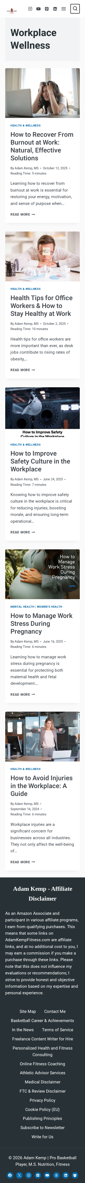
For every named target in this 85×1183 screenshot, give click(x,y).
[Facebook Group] (75, 1175)
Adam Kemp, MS (27, 168)
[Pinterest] (46, 9)
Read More (22, 214)
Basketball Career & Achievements (42, 1021)
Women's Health (49, 606)
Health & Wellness (25, 125)
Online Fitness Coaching (42, 1064)
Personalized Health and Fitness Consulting (43, 1051)
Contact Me (55, 1011)
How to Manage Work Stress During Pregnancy (41, 623)
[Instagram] (30, 9)
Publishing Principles (42, 1119)
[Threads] (56, 1175)
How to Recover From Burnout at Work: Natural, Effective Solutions (41, 146)
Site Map (28, 1011)
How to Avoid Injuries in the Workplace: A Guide (41, 786)
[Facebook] (10, 1175)
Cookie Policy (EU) (42, 1110)
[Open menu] (63, 8)
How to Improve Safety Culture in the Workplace (40, 461)
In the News (23, 1030)
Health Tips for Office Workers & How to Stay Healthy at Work (41, 306)
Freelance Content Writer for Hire (42, 1039)
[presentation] (42, 93)
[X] (19, 1175)
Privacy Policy (42, 1100)
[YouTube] (38, 9)
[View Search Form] (75, 8)
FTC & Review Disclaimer (43, 1091)
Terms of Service (57, 1030)
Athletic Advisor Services (42, 1073)
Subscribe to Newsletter (42, 1128)
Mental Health (22, 606)
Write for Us (42, 1137)
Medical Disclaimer (42, 1082)
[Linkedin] (55, 9)
